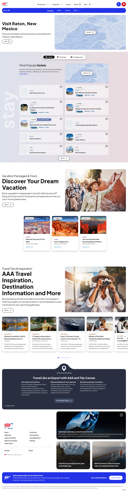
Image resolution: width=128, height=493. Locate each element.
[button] (58, 357)
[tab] (49, 57)
